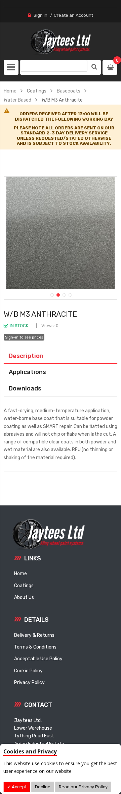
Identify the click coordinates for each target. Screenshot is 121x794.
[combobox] (53, 66)
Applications (27, 371)
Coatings (36, 91)
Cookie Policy (28, 670)
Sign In (40, 15)
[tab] (60, 356)
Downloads (25, 388)
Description (26, 355)
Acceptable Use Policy (38, 658)
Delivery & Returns (34, 635)
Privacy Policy (29, 682)
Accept (19, 786)
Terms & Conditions (35, 647)
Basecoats (68, 91)
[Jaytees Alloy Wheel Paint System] (60, 42)
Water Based (17, 100)
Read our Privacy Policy (83, 786)
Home (10, 91)
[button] (51, 294)
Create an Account (73, 15)
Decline (42, 786)
